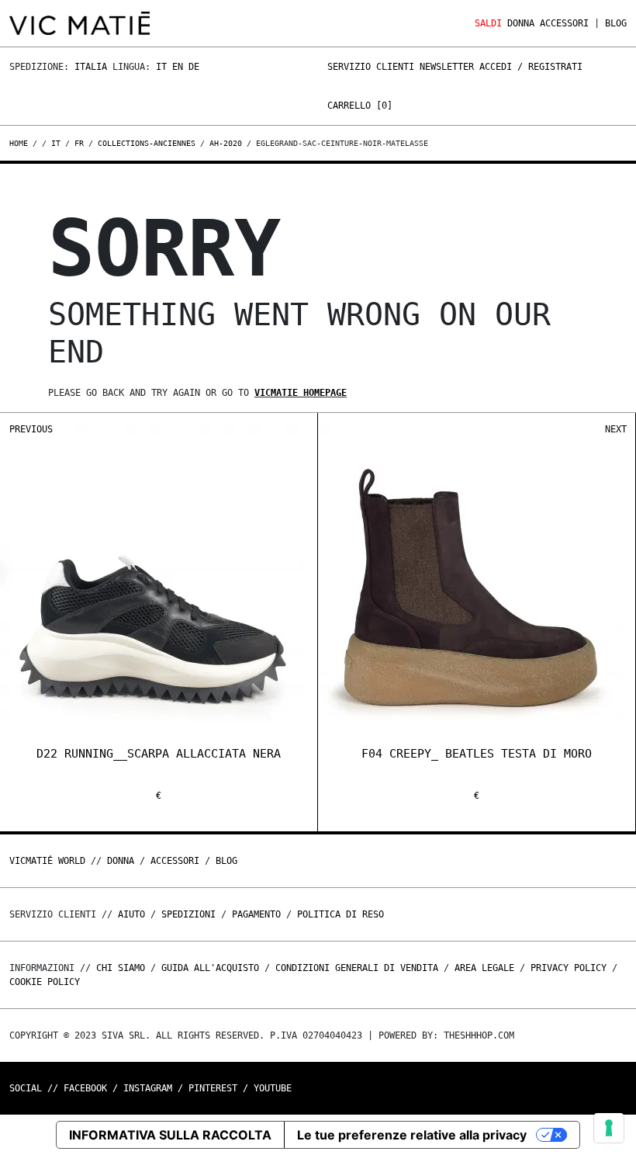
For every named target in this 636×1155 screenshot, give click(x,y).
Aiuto (131, 914)
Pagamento (256, 914)
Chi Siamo (120, 967)
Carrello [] (359, 105)
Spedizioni (188, 914)
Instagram (147, 1088)
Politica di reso (340, 914)
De (193, 66)
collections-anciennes (146, 143)
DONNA (520, 23)
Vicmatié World (47, 860)
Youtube (273, 1088)
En (177, 66)
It (161, 66)
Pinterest (212, 1088)
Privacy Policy (569, 967)
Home (21, 143)
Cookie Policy (44, 981)
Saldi (488, 23)
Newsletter (447, 66)
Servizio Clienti (370, 66)
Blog (616, 23)
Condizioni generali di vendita (356, 967)
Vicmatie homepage (300, 392)
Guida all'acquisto (210, 967)
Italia (90, 66)
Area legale (484, 967)
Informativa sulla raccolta (170, 1135)
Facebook (85, 1088)
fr (79, 143)
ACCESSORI (564, 23)
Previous (31, 429)
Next (616, 429)
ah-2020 (225, 143)
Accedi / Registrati (530, 66)
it (55, 143)
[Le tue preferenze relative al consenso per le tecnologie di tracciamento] (609, 1128)
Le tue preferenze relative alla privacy (412, 1135)
